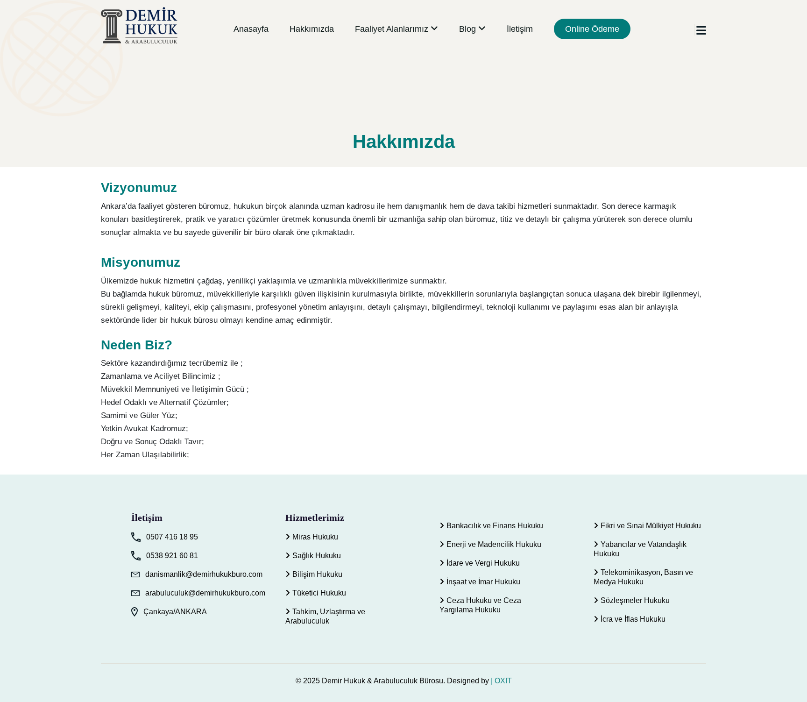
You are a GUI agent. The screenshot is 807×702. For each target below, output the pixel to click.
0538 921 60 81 (172, 556)
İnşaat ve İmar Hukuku (483, 582)
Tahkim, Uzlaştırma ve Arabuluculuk (325, 616)
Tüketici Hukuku (319, 593)
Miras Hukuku (315, 537)
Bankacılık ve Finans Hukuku (494, 526)
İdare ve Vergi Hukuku (483, 563)
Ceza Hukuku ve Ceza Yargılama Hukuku (480, 605)
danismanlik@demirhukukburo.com (203, 574)
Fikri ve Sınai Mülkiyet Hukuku (651, 526)
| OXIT (501, 681)
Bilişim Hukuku (317, 574)
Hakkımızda (312, 29)
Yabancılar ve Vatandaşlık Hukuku (640, 549)
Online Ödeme (592, 29)
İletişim (520, 29)
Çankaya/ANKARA (175, 612)
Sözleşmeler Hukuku (635, 600)
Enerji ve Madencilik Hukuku (493, 544)
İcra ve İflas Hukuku (633, 619)
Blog (467, 28)
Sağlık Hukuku (316, 556)
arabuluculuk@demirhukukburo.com (205, 593)
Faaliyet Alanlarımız (391, 28)
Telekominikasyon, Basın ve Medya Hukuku (643, 577)
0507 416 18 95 (172, 537)
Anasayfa (251, 29)
